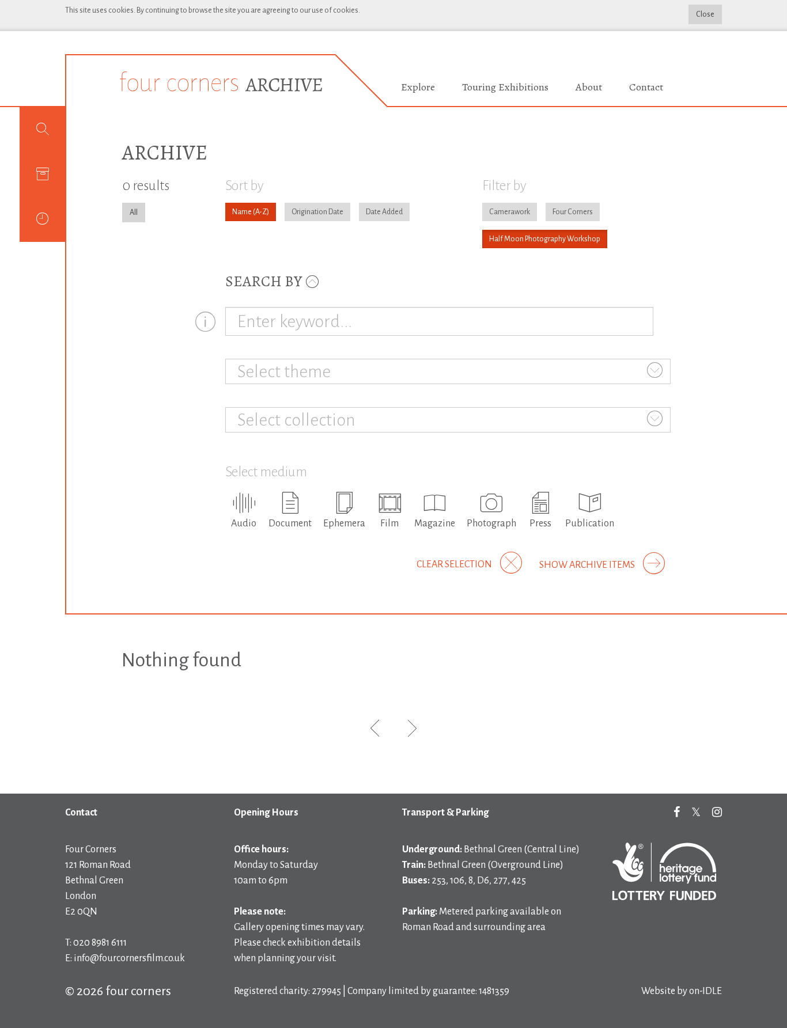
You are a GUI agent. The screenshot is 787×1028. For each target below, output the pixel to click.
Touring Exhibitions (505, 87)
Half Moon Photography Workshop (544, 239)
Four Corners (573, 212)
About (589, 87)
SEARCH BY (265, 281)
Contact (646, 87)
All (134, 212)
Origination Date (317, 212)
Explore (418, 87)
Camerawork (509, 212)
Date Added (384, 212)
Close (705, 14)
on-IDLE (705, 991)
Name (242, 212)
